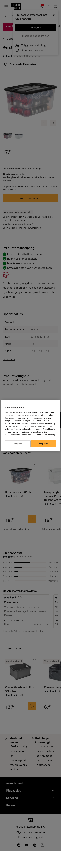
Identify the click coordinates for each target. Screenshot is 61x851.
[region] (30, 425)
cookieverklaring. (49, 435)
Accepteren (43, 444)
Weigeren (18, 444)
